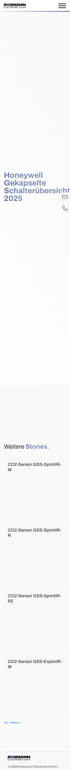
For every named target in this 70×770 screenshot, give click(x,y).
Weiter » (16, 722)
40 (11, 722)
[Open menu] (62, 5)
